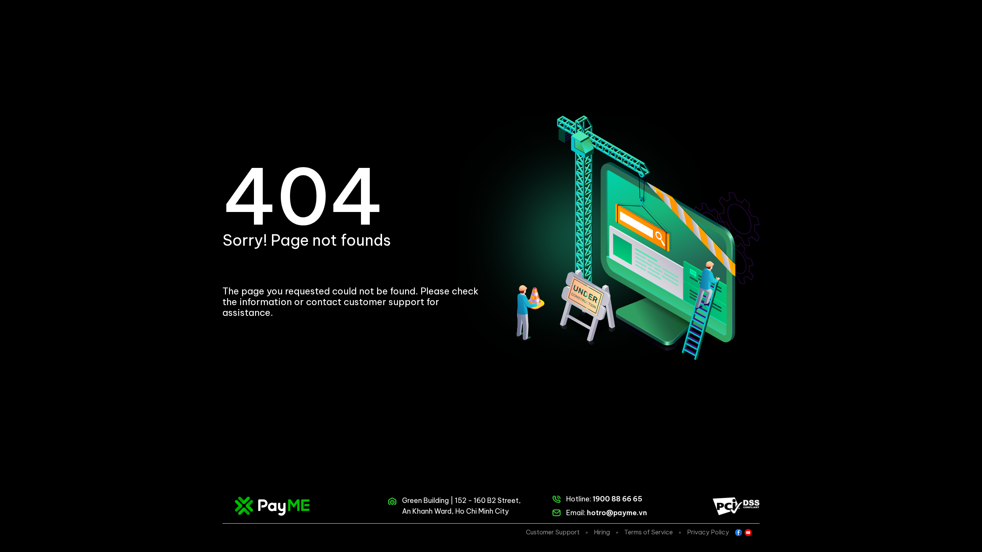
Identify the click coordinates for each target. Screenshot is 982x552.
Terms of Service (648, 532)
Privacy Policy (708, 532)
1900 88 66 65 (617, 499)
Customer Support (553, 532)
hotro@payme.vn (617, 512)
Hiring (602, 532)
